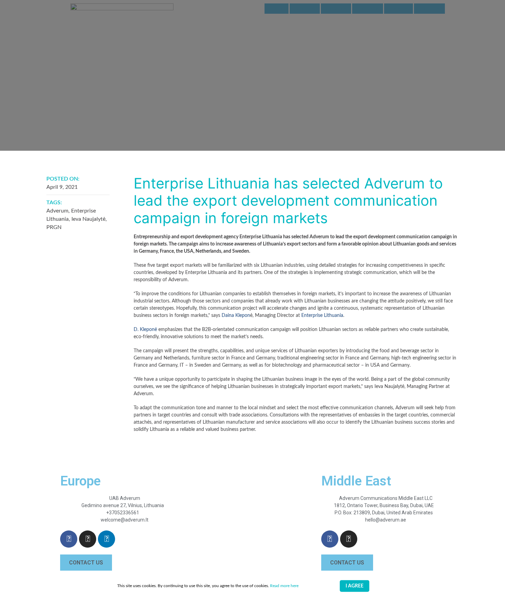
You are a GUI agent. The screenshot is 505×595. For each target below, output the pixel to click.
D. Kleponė (145, 329)
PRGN (53, 227)
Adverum (57, 211)
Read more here (284, 586)
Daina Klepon (236, 315)
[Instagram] (87, 539)
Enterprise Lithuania (322, 315)
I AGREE (354, 586)
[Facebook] (68, 539)
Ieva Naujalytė (88, 219)
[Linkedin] (106, 539)
